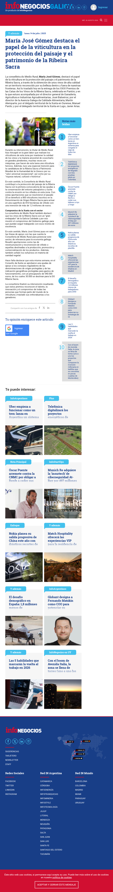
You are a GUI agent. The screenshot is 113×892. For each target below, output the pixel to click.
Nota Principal (18, 461)
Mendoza (45, 820)
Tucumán (45, 854)
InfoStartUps (56, 461)
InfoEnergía (46, 790)
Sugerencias (12, 751)
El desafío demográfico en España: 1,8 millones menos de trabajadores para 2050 (73, 285)
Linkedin (9, 790)
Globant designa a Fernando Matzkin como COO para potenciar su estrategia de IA (73, 308)
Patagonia (45, 828)
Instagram (11, 794)
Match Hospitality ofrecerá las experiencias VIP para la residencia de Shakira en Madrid (73, 263)
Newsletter (11, 760)
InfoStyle (45, 802)
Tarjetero (10, 756)
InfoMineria (46, 798)
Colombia (80, 785)
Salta (43, 832)
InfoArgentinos (18, 398)
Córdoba (45, 785)
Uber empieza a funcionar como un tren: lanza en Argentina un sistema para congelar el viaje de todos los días (73, 144)
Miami (78, 794)
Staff (8, 764)
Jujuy (43, 811)
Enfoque (15, 525)
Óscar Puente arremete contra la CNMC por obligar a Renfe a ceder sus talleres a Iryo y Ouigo (73, 196)
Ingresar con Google (14, 331)
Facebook (10, 781)
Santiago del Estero (51, 850)
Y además (13, 33)
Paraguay (80, 798)
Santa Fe (44, 845)
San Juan (45, 837)
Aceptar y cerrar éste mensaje (56, 884)
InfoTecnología (49, 807)
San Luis (44, 841)
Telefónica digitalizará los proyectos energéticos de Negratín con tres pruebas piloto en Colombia (73, 171)
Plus (51, 398)
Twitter (9, 785)
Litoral (44, 815)
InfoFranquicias (49, 794)
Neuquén (45, 824)
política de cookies (62, 877)
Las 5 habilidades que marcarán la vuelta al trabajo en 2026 (73, 331)
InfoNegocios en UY (60, 652)
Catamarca (46, 781)
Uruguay (79, 802)
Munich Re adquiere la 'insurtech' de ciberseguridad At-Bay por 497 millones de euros (74, 218)
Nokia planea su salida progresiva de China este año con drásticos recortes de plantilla (73, 240)
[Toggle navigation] (106, 20)
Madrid (79, 790)
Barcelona (81, 781)
